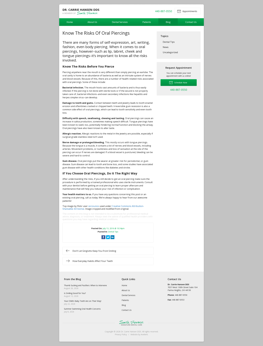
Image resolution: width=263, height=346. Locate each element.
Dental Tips (113, 231)
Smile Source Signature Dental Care (131, 323)
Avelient (144, 334)
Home (70, 22)
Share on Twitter (108, 237)
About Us (92, 22)
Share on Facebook (103, 237)
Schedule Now (180, 82)
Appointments (189, 11)
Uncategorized (170, 52)
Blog (168, 22)
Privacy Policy (121, 334)
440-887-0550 (163, 11)
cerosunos (93, 206)
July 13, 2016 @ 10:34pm (114, 228)
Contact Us (191, 22)
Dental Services (120, 22)
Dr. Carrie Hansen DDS (131, 331)
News (165, 47)
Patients (146, 22)
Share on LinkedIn (112, 237)
